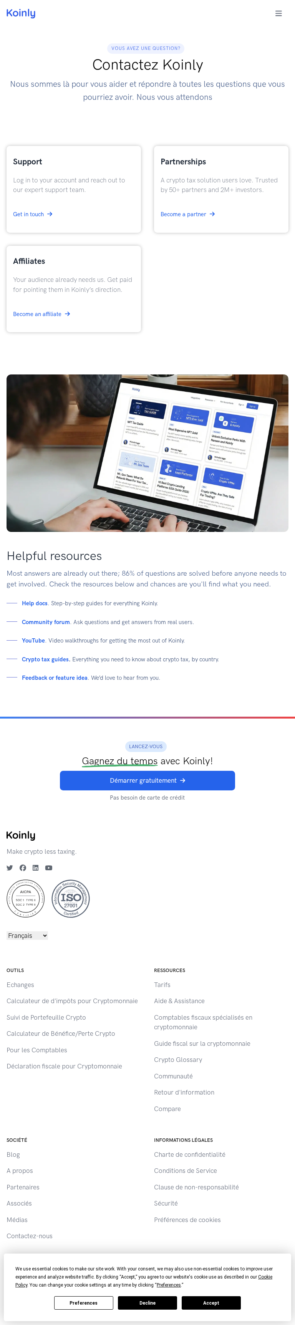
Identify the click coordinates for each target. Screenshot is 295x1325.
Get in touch (28, 214)
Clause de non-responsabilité (196, 1187)
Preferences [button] (169, 1285)
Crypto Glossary (178, 1059)
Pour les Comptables (37, 1050)
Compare (167, 1109)
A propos (20, 1170)
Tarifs (162, 985)
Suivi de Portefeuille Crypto (46, 1017)
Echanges (20, 985)
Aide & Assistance (179, 1001)
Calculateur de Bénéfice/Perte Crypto (61, 1033)
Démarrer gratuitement (143, 780)
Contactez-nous (30, 1236)
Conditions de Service (185, 1170)
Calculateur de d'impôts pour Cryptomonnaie (72, 1001)
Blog (13, 1154)
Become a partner (183, 214)
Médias (17, 1220)
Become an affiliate (37, 314)
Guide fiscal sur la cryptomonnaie (202, 1043)
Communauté (173, 1076)
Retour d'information (184, 1092)
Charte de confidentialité (189, 1154)
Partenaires (23, 1187)
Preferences (84, 1303)
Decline (147, 1303)
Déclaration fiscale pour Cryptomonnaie (64, 1066)
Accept (211, 1303)
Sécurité (166, 1203)
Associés (19, 1203)
